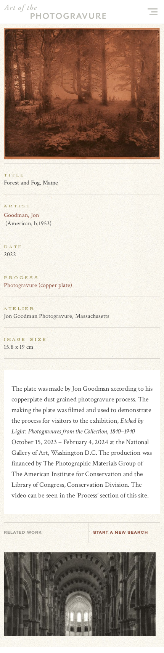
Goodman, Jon (21, 215)
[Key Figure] (156, 215)
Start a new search (120, 532)
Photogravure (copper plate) (38, 285)
